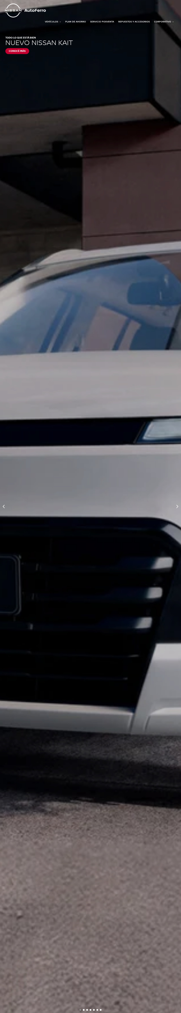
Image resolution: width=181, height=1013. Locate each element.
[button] (3, 506)
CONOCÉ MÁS (17, 51)
